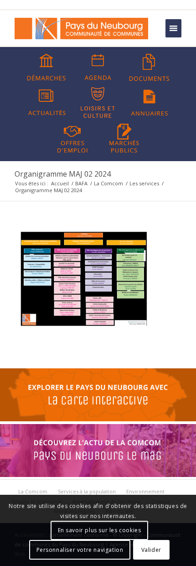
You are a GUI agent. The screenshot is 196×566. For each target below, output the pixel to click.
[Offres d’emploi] (72, 137)
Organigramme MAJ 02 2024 (63, 174)
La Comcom (108, 183)
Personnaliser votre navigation (80, 550)
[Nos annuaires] (149, 103)
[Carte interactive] (98, 419)
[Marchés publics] (123, 137)
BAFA (81, 183)
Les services (144, 183)
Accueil (60, 183)
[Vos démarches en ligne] (46, 68)
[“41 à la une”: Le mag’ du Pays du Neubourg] (98, 475)
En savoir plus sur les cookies (99, 530)
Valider (151, 550)
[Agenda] (98, 68)
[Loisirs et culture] (98, 103)
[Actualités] (46, 103)
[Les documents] (149, 68)
